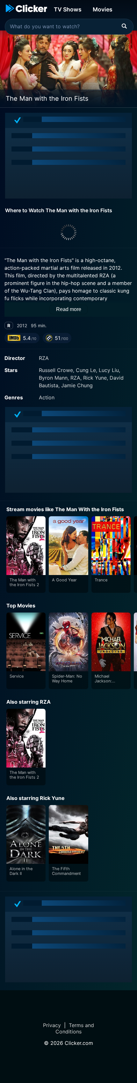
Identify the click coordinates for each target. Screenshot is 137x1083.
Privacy (52, 1025)
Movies (102, 9)
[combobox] (69, 27)
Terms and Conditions (74, 1028)
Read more (68, 309)
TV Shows (68, 9)
